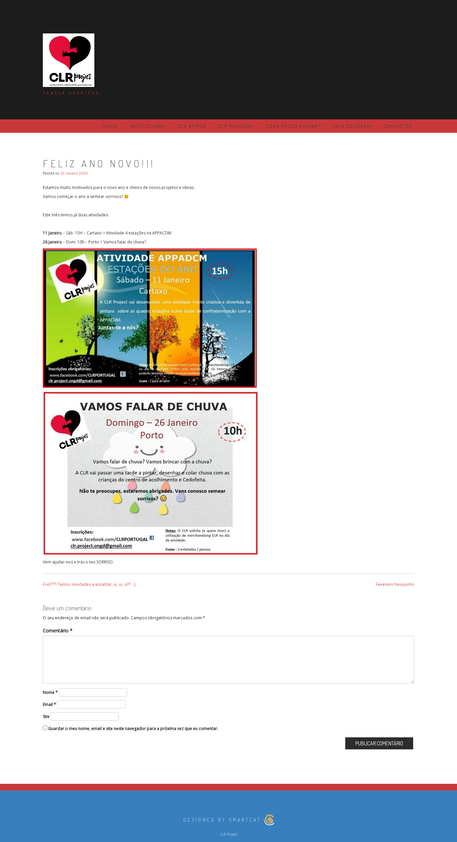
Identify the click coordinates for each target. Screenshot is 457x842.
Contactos (398, 126)
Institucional (147, 126)
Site (46, 716)
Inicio (110, 126)
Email (49, 704)
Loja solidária (352, 126)
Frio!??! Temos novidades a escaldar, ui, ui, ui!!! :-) (89, 584)
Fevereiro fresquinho (395, 584)
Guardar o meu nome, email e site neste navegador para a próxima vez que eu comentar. (133, 728)
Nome (50, 692)
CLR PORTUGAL (236, 126)
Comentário (58, 630)
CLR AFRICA (192, 126)
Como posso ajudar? (293, 126)
